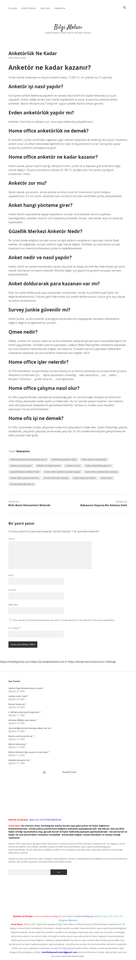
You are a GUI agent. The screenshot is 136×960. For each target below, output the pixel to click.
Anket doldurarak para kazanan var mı (28, 459)
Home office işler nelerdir (56, 478)
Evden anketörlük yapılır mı (98, 465)
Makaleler (23, 451)
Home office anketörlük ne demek (101, 471)
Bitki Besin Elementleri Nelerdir (29, 505)
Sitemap (111, 662)
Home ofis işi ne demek (84, 478)
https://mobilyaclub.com (15, 662)
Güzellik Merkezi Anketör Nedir (24, 471)
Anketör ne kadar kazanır (48, 465)
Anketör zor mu (73, 465)
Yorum (11, 538)
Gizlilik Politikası (28, 8)
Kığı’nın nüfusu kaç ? (17, 744)
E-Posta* (12, 590)
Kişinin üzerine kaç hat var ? (21, 736)
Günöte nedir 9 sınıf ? (18, 696)
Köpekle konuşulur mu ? (19, 760)
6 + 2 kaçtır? (14, 628)
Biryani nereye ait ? (17, 704)
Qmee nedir (106, 478)
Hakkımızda (59, 8)
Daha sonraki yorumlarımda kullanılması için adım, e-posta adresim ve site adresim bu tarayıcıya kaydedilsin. (63, 620)
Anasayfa (12, 8)
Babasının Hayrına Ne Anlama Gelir (103, 505)
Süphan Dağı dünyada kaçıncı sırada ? (26, 688)
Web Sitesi (13, 604)
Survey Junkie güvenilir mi (22, 484)
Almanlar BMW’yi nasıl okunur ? (22, 720)
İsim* (10, 575)
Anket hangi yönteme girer (64, 459)
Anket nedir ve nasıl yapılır (94, 459)
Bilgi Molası (68, 27)
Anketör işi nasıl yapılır (21, 465)
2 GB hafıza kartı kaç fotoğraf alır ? (24, 712)
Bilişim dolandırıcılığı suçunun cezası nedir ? (28, 752)
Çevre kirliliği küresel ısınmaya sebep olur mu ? (30, 728)
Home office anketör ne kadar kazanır (62, 471)
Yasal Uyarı (45, 8)
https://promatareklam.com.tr (48, 662)
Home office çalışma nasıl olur (24, 478)
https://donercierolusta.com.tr (86, 662)
